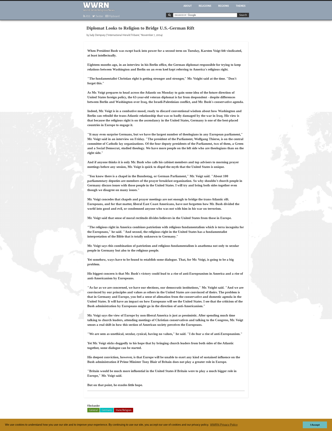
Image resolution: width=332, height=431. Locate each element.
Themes (241, 5)
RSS (87, 16)
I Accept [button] (315, 424)
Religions (205, 5)
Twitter (99, 16)
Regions (223, 5)
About (187, 5)
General (93, 410)
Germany (107, 410)
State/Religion (123, 410)
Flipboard (113, 16)
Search (243, 15)
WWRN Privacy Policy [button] (224, 424)
